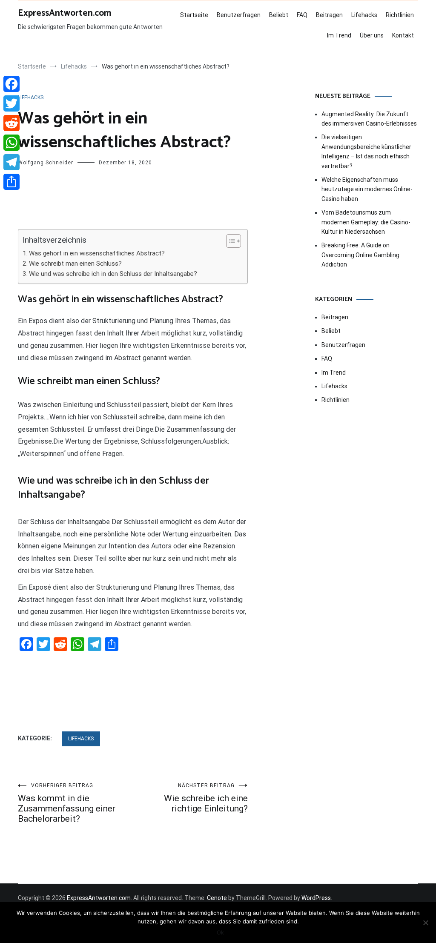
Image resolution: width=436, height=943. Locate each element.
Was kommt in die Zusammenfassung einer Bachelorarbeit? (66, 803)
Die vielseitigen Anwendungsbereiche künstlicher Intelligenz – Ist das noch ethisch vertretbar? (366, 151)
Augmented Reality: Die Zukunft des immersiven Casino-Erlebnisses (369, 119)
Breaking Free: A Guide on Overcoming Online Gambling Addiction (360, 255)
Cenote (217, 897)
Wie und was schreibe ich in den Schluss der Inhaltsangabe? (113, 274)
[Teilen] (11, 182)
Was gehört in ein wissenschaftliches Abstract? (97, 253)
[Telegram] (11, 162)
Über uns (372, 35)
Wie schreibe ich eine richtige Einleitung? (206, 798)
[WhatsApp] (11, 142)
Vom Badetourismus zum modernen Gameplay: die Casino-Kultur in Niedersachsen (365, 222)
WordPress (316, 897)
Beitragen (329, 14)
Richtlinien (400, 14)
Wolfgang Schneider (45, 163)
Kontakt (403, 35)
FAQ (302, 14)
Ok (220, 932)
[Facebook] (11, 84)
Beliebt (278, 14)
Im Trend (339, 35)
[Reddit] (11, 123)
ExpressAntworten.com (64, 13)
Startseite (194, 14)
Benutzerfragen (239, 14)
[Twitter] (11, 103)
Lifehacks (364, 14)
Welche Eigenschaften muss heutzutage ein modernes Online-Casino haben (367, 189)
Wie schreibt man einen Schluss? (75, 263)
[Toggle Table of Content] (229, 241)
